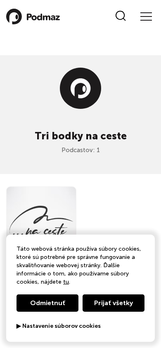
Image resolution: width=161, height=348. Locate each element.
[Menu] (146, 16)
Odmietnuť (47, 303)
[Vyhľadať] (120, 16)
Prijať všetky (113, 303)
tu (66, 281)
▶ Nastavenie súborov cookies (59, 326)
